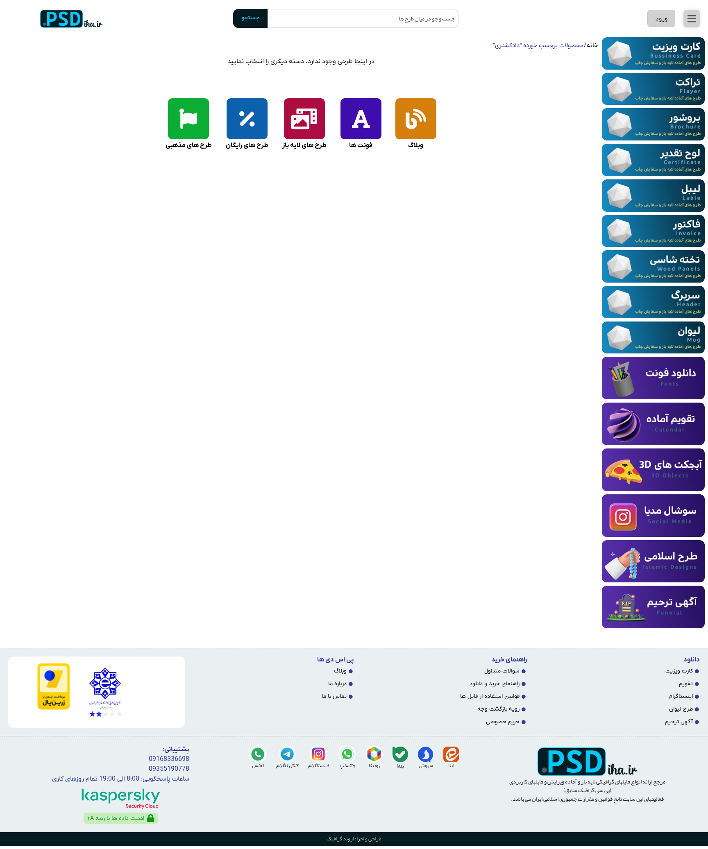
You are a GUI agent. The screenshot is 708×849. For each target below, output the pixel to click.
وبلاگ (415, 145)
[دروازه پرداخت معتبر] (42, 686)
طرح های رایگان (247, 145)
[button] (691, 18)
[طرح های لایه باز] (304, 118)
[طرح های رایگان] (247, 118)
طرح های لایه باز (304, 145)
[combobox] (363, 18)
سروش (426, 766)
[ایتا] (451, 754)
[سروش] (425, 754)
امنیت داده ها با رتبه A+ (115, 818)
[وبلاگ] (415, 118)
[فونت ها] (360, 118)
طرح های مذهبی (189, 145)
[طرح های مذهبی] (188, 118)
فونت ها (360, 145)
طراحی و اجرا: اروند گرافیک (354, 838)
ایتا (451, 766)
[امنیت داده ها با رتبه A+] (151, 818)
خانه (592, 46)
